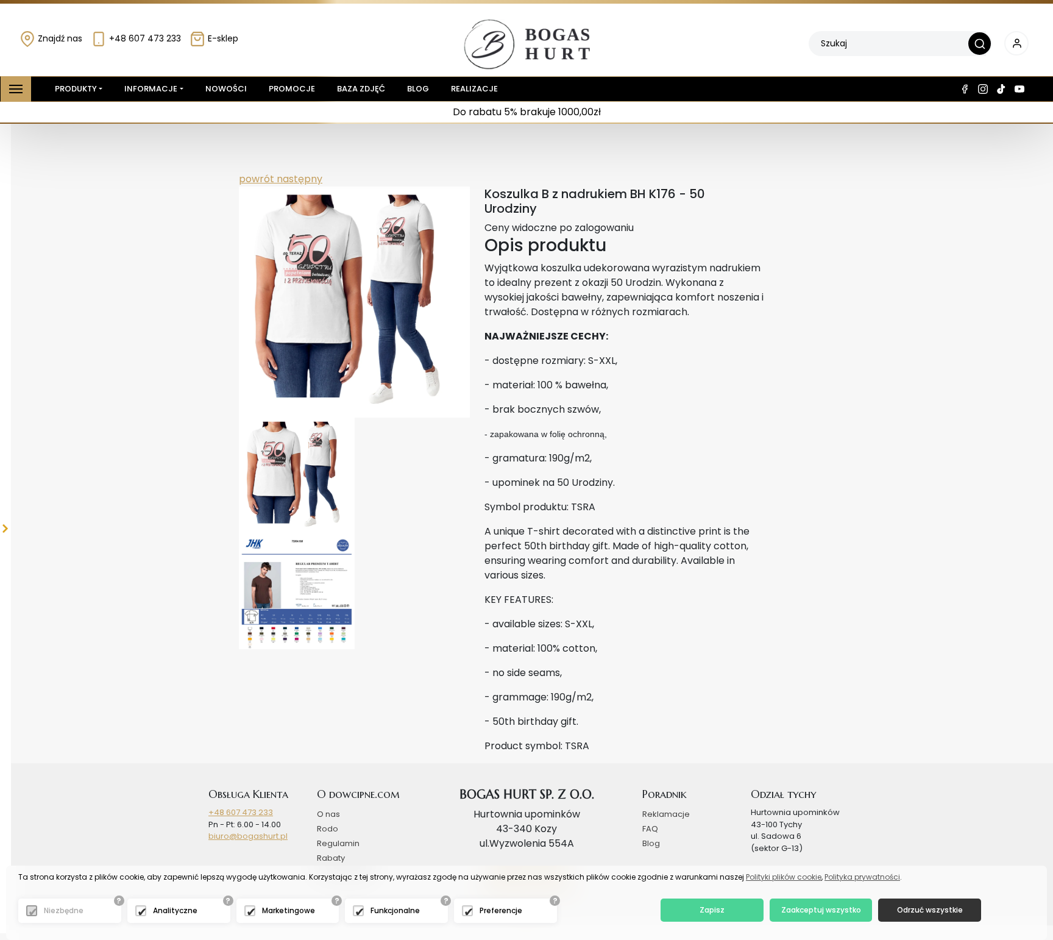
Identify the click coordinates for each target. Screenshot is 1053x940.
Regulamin (338, 843)
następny (298, 179)
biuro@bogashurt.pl (248, 836)
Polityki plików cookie (783, 877)
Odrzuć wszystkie (930, 910)
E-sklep (221, 38)
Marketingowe (288, 910)
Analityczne (175, 910)
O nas (328, 814)
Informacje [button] (150, 88)
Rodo (327, 829)
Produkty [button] (76, 88)
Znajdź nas (58, 38)
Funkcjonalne (395, 910)
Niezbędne (63, 910)
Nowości (226, 88)
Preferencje (501, 910)
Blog (418, 88)
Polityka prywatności (862, 877)
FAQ (650, 829)
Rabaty (331, 858)
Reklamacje (666, 814)
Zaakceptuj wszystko (821, 910)
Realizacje (474, 88)
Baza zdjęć (361, 88)
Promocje (292, 88)
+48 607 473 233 (144, 38)
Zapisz (712, 910)
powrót (256, 179)
